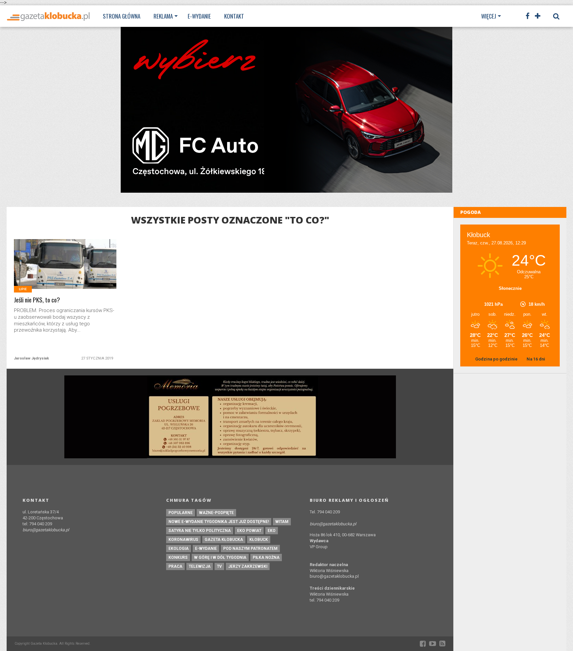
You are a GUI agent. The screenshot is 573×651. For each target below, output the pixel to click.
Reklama (163, 16)
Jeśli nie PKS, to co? (37, 300)
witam (281, 521)
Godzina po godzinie (497, 359)
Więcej (488, 16)
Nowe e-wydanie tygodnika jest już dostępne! (218, 521)
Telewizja (200, 566)
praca (175, 566)
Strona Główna (121, 16)
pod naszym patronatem (250, 548)
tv (219, 566)
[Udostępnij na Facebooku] (51, 272)
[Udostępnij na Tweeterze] (65, 272)
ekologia (178, 548)
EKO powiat (249, 530)
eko (272, 530)
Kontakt (234, 16)
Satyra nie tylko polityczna (199, 530)
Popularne (180, 512)
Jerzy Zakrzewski (247, 566)
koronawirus (183, 539)
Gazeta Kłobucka (224, 539)
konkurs (178, 557)
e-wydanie (206, 548)
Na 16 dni (536, 359)
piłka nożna (266, 557)
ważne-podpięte (216, 512)
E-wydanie (199, 16)
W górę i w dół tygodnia (220, 557)
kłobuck (258, 539)
